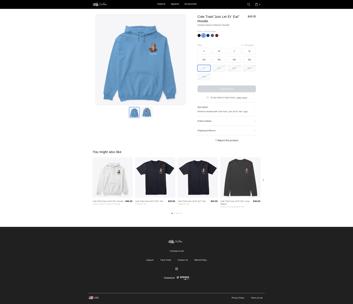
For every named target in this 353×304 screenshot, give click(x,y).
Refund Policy (200, 260)
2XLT (234, 68)
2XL (204, 59)
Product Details (204, 121)
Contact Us (183, 260)
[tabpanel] (140, 59)
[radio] (203, 51)
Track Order (165, 260)
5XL (249, 59)
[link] (112, 177)
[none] (247, 45)
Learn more (241, 97)
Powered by (169, 277)
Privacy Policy (238, 298)
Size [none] (199, 45)
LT (204, 68)
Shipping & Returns (206, 130)
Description (202, 107)
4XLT (204, 76)
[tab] (134, 112)
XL (249, 51)
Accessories (190, 3)
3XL (219, 59)
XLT (219, 68)
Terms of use (257, 298)
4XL (234, 59)
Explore (161, 3)
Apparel (175, 3)
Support (150, 260)
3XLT (249, 68)
